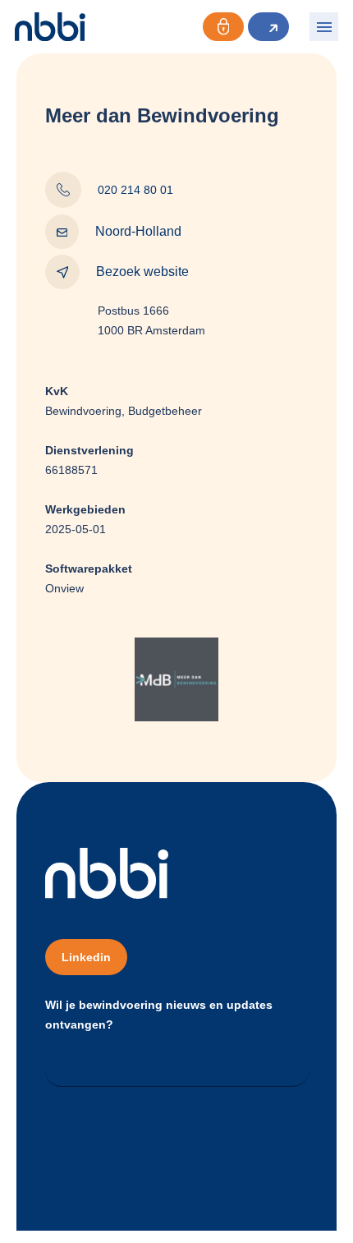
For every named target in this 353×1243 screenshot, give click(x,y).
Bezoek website (142, 272)
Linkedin (86, 957)
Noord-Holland (138, 231)
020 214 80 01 (135, 189)
